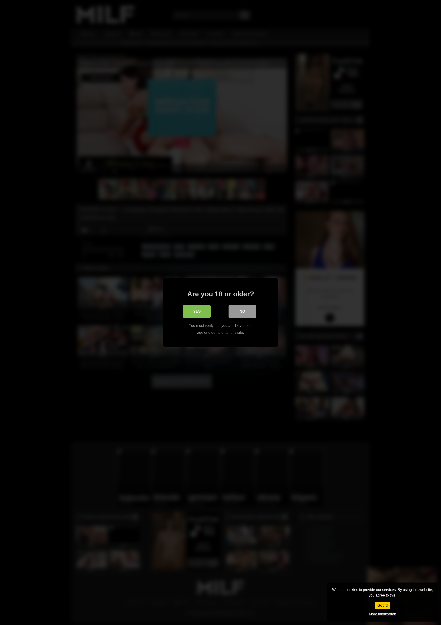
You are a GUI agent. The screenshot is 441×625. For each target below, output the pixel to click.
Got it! (382, 605)
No (242, 311)
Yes (197, 311)
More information (382, 614)
